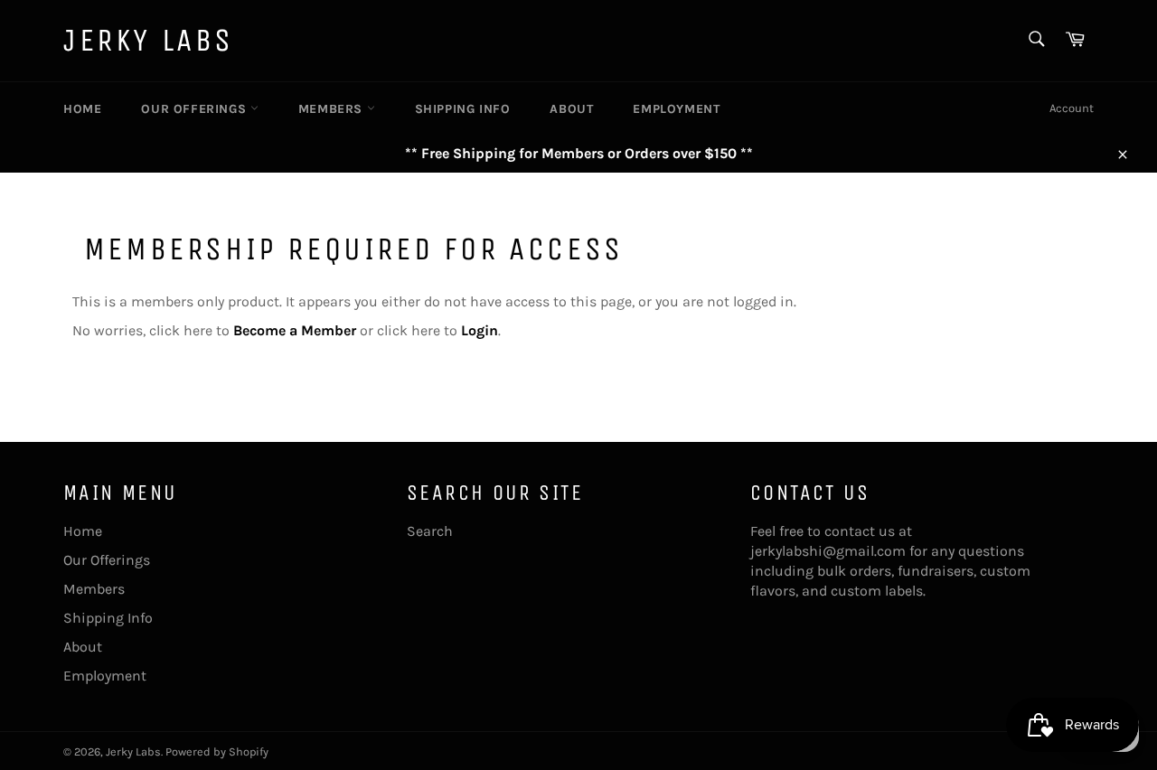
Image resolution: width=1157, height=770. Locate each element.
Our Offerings (195, 109)
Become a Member (294, 330)
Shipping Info (463, 109)
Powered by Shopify (216, 751)
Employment (676, 109)
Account (1071, 108)
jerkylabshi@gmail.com (828, 550)
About (571, 109)
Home (82, 109)
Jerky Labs (148, 40)
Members (332, 109)
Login (479, 330)
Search (430, 531)
